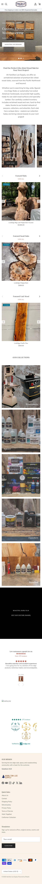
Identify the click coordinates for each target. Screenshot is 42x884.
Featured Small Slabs (21, 236)
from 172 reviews (21, 656)
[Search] (7, 4)
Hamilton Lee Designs (13, 44)
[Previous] (3, 201)
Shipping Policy (7, 802)
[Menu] (2, 4)
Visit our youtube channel (21, 615)
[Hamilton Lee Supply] (21, 4)
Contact (4, 799)
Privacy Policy (6, 808)
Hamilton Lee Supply (12, 877)
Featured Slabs (21, 176)
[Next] (38, 201)
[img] (21, 653)
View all (21, 179)
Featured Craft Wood (21, 296)
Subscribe (8, 846)
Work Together (7, 814)
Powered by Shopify (23, 877)
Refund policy (6, 805)
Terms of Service (7, 811)
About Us (5, 795)
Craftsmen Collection (9, 817)
